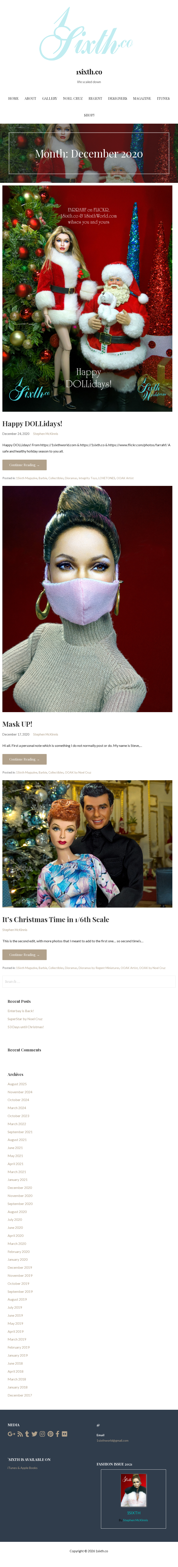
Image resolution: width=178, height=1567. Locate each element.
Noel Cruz (73, 98)
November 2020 (20, 1195)
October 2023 (18, 1116)
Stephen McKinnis (45, 434)
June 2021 (15, 1148)
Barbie (43, 478)
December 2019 (20, 1267)
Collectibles (56, 478)
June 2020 (15, 1227)
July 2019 (15, 1307)
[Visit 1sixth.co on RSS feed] (20, 1435)
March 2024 (17, 1108)
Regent (95, 98)
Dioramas (71, 478)
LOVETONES (106, 478)
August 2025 (17, 1084)
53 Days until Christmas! (26, 1027)
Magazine (142, 98)
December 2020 (20, 1187)
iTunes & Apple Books (23, 1468)
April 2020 (15, 1235)
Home (13, 98)
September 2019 (20, 1291)
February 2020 (19, 1251)
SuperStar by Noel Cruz (25, 1019)
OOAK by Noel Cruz (78, 772)
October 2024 (18, 1100)
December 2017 (20, 1395)
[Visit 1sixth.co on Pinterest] (50, 1435)
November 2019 (20, 1275)
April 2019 (15, 1331)
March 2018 (17, 1379)
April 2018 (15, 1371)
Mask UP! (17, 723)
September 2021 (20, 1132)
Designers (117, 98)
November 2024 (20, 1092)
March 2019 (17, 1339)
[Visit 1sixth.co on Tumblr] (27, 1435)
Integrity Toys (88, 478)
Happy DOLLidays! (32, 423)
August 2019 (17, 1299)
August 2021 (17, 1140)
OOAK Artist (125, 478)
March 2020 (17, 1243)
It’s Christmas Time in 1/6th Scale (55, 919)
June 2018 (15, 1363)
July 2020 (15, 1219)
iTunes (163, 98)
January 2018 (18, 1387)
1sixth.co (89, 71)
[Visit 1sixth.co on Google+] (11, 1435)
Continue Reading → (24, 465)
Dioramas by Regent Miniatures (99, 968)
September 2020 (20, 1203)
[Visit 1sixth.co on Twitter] (34, 1435)
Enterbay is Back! (21, 1011)
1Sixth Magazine (26, 478)
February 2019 (19, 1347)
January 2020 (18, 1259)
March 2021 (17, 1172)
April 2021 (15, 1164)
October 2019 (18, 1283)
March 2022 (17, 1124)
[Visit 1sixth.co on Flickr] (64, 1435)
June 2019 (15, 1315)
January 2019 (18, 1355)
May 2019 (15, 1323)
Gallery (49, 98)
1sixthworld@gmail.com (113, 1440)
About (30, 98)
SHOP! (89, 115)
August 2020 (17, 1212)
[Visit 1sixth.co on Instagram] (42, 1435)
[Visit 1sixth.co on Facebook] (57, 1435)
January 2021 (18, 1179)
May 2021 (15, 1156)
